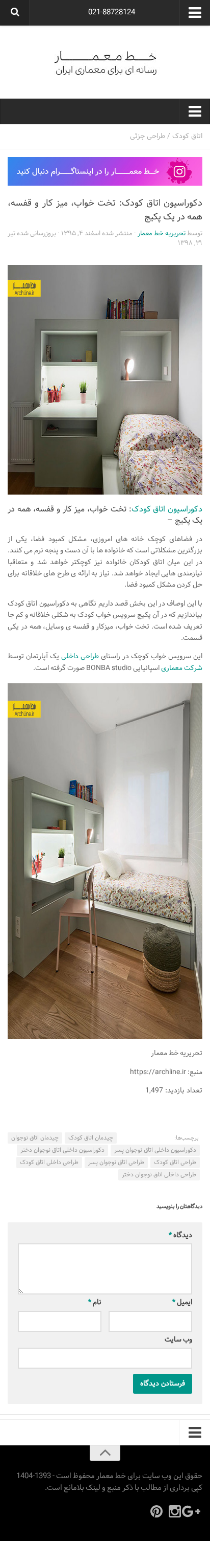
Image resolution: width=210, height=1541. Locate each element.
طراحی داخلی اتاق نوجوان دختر (159, 1175)
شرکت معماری (181, 668)
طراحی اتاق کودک (175, 1162)
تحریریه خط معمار (162, 233)
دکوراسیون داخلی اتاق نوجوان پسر (155, 1150)
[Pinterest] (156, 1511)
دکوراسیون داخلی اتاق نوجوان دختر (62, 1150)
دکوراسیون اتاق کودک (167, 509)
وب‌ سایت (178, 1340)
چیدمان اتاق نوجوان (35, 1138)
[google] (193, 1511)
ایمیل (182, 1302)
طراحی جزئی (147, 136)
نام (94, 1302)
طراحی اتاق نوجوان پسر (116, 1162)
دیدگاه (180, 1235)
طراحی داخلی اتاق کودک (49, 1162)
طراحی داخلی (80, 656)
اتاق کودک (187, 136)
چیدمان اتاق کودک (90, 1138)
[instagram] (175, 1511)
